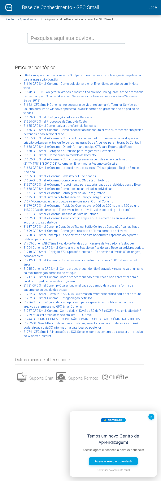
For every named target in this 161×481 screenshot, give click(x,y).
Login (153, 7)
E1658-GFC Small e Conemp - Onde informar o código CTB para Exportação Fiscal (77, 146)
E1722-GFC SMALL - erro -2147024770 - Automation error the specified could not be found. (82, 294)
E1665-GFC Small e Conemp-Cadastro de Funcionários (59, 176)
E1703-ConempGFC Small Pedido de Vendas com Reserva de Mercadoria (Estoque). (78, 243)
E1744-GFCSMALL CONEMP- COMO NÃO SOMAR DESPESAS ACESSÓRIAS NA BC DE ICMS (82, 319)
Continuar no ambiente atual (113, 470)
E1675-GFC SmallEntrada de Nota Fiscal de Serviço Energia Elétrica (67, 197)
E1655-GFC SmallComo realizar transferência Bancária (59, 125)
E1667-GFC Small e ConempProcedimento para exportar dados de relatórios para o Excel (82, 184)
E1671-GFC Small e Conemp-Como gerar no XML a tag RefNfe (64, 193)
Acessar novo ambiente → (113, 461)
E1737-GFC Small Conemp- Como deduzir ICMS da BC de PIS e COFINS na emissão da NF (82, 310)
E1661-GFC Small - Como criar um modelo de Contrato (59, 155)
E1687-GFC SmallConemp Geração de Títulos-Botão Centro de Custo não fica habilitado (81, 226)
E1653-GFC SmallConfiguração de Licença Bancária (57, 117)
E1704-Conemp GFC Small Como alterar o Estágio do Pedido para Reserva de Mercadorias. (83, 247)
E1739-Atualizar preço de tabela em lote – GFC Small (57, 315)
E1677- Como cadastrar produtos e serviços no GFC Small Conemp (68, 201)
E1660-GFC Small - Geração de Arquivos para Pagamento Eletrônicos (69, 151)
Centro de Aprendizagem (22, 19)
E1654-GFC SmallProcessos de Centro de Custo (55, 121)
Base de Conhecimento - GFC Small (60, 7)
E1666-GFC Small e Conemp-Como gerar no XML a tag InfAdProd (66, 180)
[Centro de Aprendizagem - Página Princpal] (8, 7)
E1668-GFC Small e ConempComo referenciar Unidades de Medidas (68, 188)
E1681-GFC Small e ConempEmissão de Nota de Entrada (60, 214)
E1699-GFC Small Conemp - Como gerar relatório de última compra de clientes (75, 231)
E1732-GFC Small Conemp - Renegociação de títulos (57, 298)
